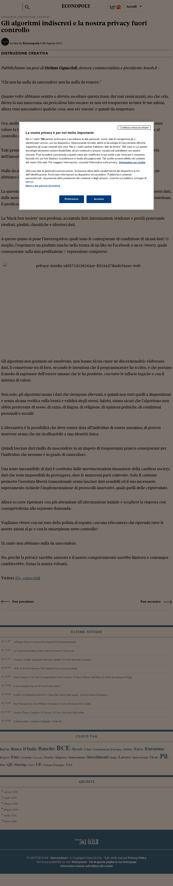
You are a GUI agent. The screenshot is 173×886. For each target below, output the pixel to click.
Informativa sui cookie (132, 162)
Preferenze (72, 199)
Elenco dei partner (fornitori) (43, 186)
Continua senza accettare (134, 127)
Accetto (99, 199)
